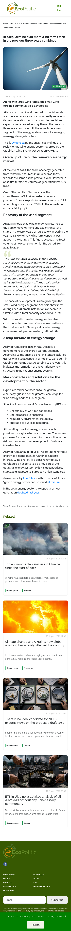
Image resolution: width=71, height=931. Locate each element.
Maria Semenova (59, 96)
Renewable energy (17, 506)
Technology (38, 875)
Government (9, 875)
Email (9, 900)
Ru (59, 6)
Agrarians (28, 668)
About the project (41, 887)
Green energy (9, 887)
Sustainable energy (36, 506)
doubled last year (28, 492)
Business (7, 883)
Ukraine (50, 506)
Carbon (27, 745)
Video (35, 883)
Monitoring (8, 891)
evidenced (18, 142)
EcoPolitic (29, 478)
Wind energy (62, 506)
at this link (54, 482)
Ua (59, 10)
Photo (36, 879)
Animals (27, 590)
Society (6, 879)
